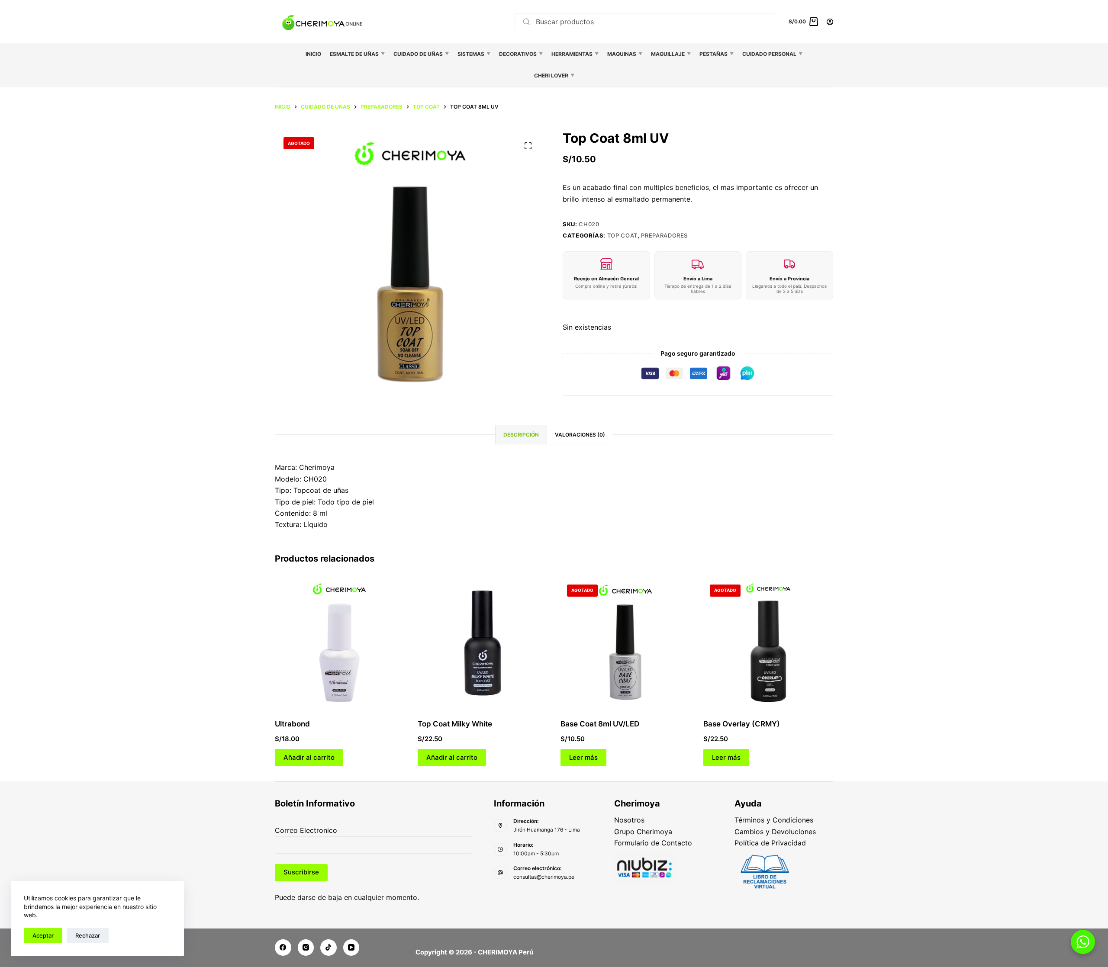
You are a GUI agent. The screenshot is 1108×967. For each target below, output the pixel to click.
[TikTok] (328, 947)
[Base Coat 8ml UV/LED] (625, 643)
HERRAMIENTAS (575, 54)
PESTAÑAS (716, 54)
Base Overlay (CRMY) (741, 724)
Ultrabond (292, 724)
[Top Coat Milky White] (483, 643)
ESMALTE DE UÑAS (357, 54)
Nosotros (629, 820)
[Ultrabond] (340, 643)
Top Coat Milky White (455, 724)
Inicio (313, 54)
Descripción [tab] (521, 434)
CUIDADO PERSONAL (772, 54)
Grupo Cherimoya (643, 831)
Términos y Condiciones (773, 820)
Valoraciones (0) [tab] (580, 434)
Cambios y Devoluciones (775, 831)
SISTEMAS (473, 54)
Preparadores (664, 235)
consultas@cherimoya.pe (543, 877)
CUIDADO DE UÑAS (421, 54)
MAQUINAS (624, 54)
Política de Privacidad (770, 842)
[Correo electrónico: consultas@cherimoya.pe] (500, 872)
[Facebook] (283, 947)
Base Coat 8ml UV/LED (599, 724)
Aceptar (43, 935)
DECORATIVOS (521, 54)
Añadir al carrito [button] (309, 757)
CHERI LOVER (554, 75)
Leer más (583, 757)
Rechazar (87, 935)
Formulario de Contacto (653, 842)
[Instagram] (306, 947)
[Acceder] (830, 22)
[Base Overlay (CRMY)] (768, 643)
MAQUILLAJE (671, 54)
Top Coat (622, 235)
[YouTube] (351, 947)
